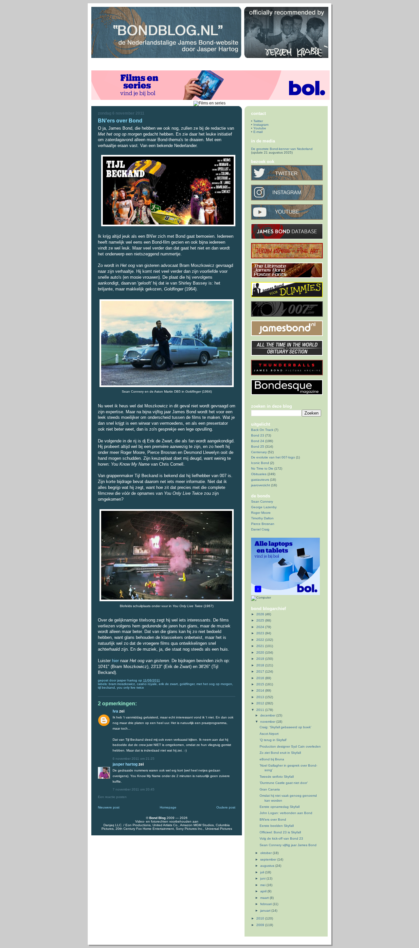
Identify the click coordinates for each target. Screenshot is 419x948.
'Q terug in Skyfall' (273, 740)
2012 (260, 703)
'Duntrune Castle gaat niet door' (284, 783)
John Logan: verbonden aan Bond (286, 813)
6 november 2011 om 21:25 (134, 758)
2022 (260, 639)
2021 (260, 646)
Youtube (259, 128)
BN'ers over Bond (273, 819)
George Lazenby (264, 507)
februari (266, 904)
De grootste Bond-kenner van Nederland (282, 149)
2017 (260, 671)
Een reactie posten (112, 797)
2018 (260, 665)
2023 (260, 633)
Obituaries (258, 474)
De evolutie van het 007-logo (273, 457)
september (268, 859)
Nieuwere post (108, 807)
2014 (260, 690)
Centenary (259, 452)
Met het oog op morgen (214, 684)
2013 (260, 697)
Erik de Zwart (168, 684)
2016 (260, 678)
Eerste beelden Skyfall (277, 825)
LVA (115, 711)
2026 (260, 614)
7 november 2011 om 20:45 (134, 789)
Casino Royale (147, 684)
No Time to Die (262, 468)
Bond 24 (257, 441)
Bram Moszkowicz (122, 684)
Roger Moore (261, 512)
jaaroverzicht (260, 485)
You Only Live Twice (130, 687)
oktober (266, 853)
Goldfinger (187, 684)
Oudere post (225, 807)
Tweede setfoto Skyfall (277, 776)
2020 (260, 652)
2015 (260, 684)
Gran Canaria (270, 789)
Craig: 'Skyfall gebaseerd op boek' (285, 727)
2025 (260, 620)
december (268, 715)
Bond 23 (257, 435)
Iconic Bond (260, 463)
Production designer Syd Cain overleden (290, 746)
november (268, 721)
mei (263, 885)
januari (265, 910)
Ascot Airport (269, 733)
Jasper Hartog (127, 680)
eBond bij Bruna (272, 759)
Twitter (258, 121)
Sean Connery (262, 501)
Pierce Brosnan (262, 524)
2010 (260, 918)
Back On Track (262, 430)
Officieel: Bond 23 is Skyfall (280, 832)
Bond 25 (257, 446)
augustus (267, 865)
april (263, 891)
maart (265, 898)
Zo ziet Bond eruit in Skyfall (280, 752)
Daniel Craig (260, 529)
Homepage (168, 807)
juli (262, 872)
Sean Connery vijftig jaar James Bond (288, 845)
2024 (260, 627)
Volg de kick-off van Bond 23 (281, 838)
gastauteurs (260, 479)
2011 (260, 710)
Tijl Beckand (106, 687)
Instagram (260, 124)
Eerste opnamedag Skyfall (280, 807)
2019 (260, 658)
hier (115, 660)
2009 (260, 925)
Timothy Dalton (262, 518)
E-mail (258, 132)
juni (263, 878)
